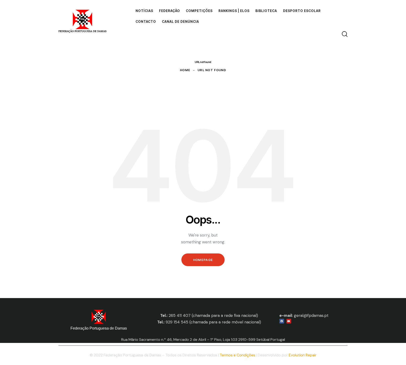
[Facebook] (281, 321)
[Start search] (344, 34)
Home (185, 70)
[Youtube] (288, 321)
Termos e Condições (237, 355)
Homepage (203, 260)
